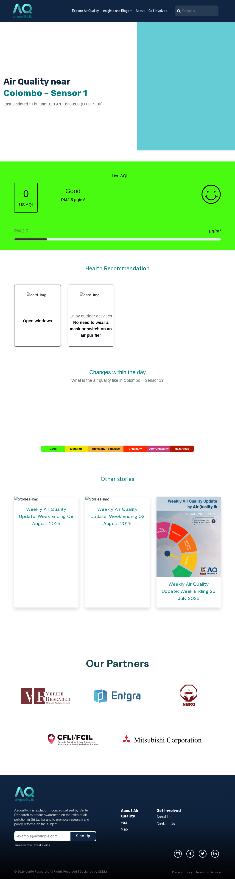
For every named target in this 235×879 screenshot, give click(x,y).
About (140, 11)
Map (124, 829)
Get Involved (157, 11)
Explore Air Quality (85, 11)
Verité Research (36, 871)
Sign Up (83, 836)
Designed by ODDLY (94, 871)
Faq (124, 822)
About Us (164, 817)
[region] (186, 91)
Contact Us (166, 824)
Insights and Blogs (116, 11)
